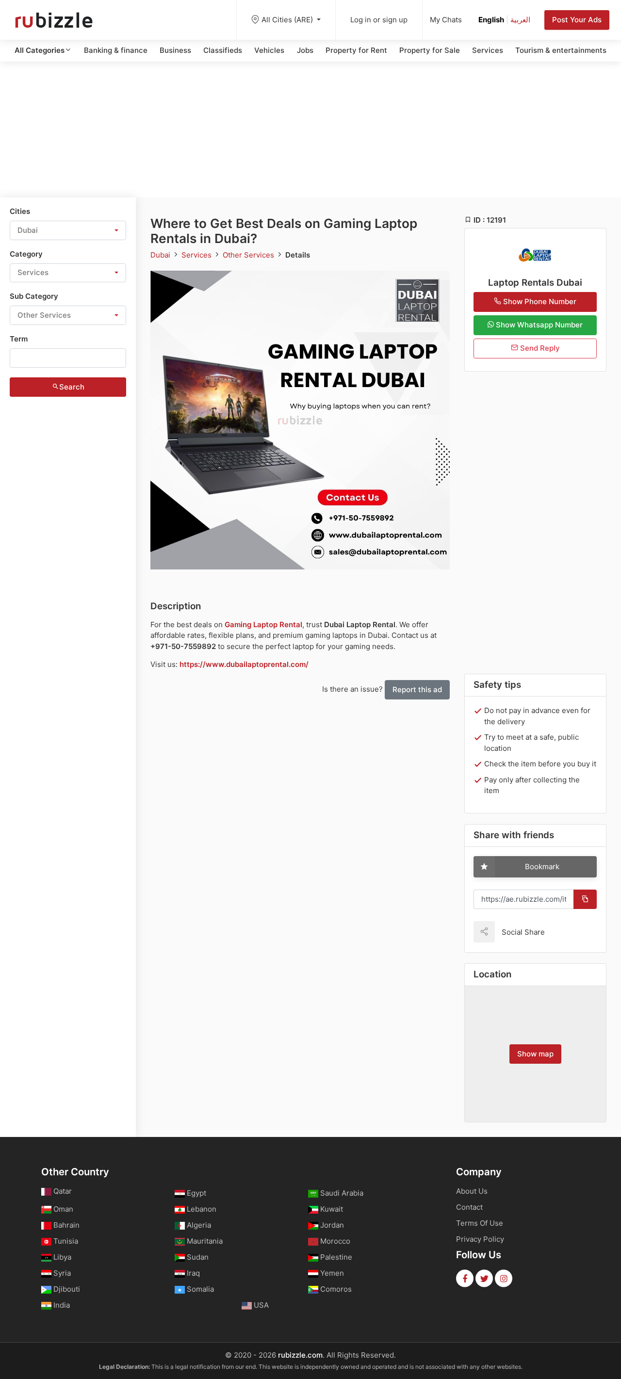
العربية (520, 19)
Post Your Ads (577, 19)
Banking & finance (115, 50)
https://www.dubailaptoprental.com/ (244, 664)
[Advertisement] (310, 129)
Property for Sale (429, 50)
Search (71, 386)
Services (487, 50)
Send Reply (539, 348)
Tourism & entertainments (560, 50)
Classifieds (222, 50)
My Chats (446, 19)
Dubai (161, 255)
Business (175, 50)
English (491, 19)
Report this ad (417, 689)
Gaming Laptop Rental (263, 624)
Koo (569, 931)
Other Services (249, 255)
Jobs (305, 50)
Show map (535, 1053)
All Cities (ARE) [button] (288, 19)
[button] (68, 230)
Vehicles (269, 50)
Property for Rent (356, 50)
